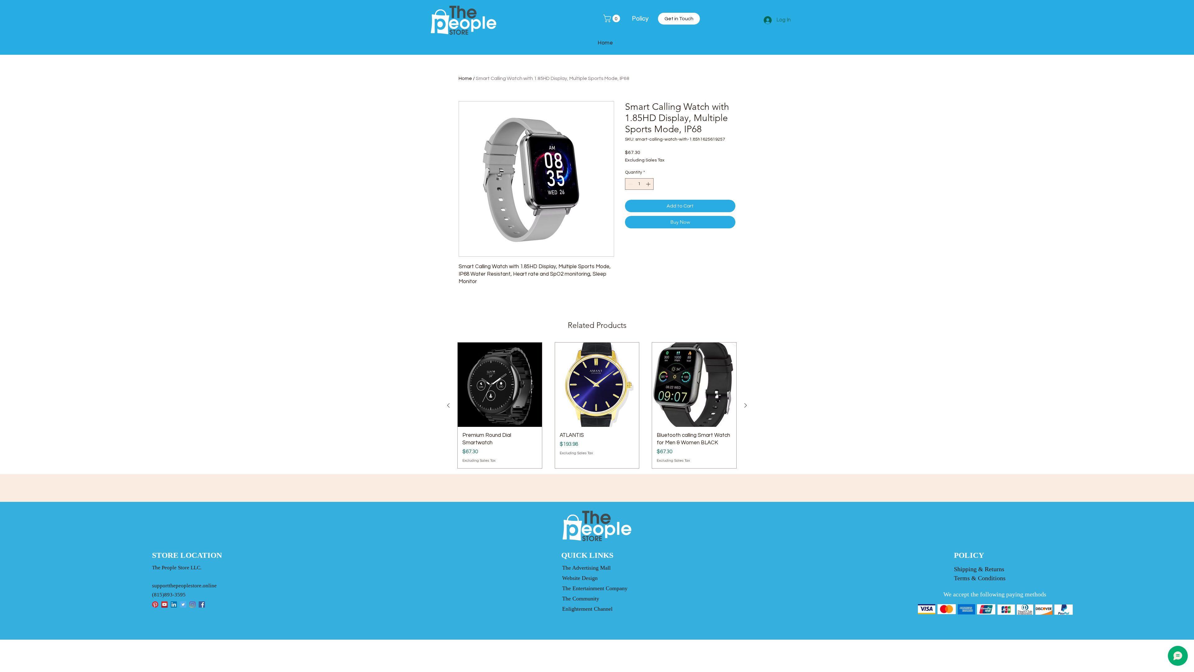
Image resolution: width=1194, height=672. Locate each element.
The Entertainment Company (594, 588)
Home (465, 78)
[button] (612, 18)
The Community (580, 598)
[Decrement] (630, 184)
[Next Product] (745, 405)
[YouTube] (164, 604)
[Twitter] (183, 604)
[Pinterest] (155, 604)
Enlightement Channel (587, 609)
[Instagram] (192, 604)
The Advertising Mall (586, 568)
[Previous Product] (448, 405)
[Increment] (649, 184)
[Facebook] (202, 604)
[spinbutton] (639, 184)
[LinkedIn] (174, 604)
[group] (597, 405)
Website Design (580, 578)
